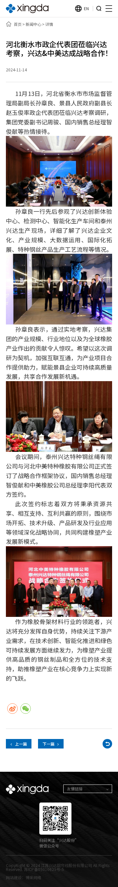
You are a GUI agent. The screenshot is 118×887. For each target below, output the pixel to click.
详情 (49, 24)
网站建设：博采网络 (23, 877)
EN (86, 8)
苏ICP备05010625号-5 (44, 869)
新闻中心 (33, 24)
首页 (18, 24)
